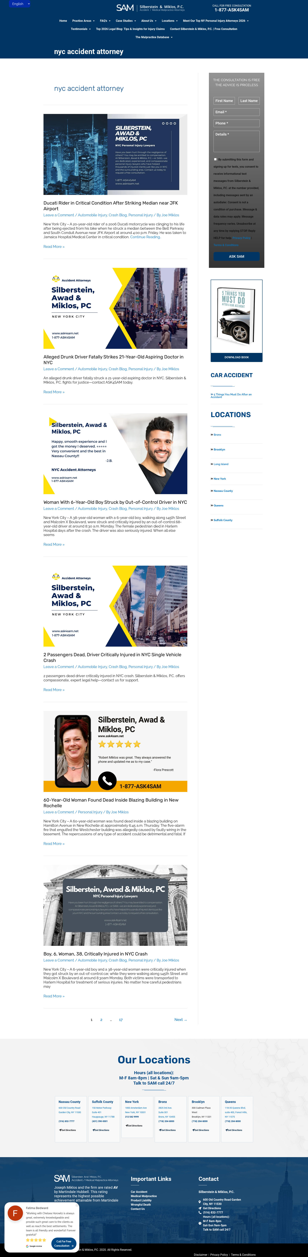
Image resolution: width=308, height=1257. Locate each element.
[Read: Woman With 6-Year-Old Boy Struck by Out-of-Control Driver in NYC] (115, 453)
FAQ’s (103, 20)
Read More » (54, 246)
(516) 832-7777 (66, 1121)
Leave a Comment (58, 215)
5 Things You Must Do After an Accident (231, 396)
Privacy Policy (241, 238)
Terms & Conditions (226, 245)
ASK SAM (236, 256)
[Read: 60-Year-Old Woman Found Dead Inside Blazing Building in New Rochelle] (115, 751)
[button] (83, 21)
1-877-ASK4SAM (232, 9)
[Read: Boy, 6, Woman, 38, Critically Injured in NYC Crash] (115, 905)
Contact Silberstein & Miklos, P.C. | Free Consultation (203, 29)
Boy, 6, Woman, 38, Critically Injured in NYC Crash (95, 954)
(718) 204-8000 (166, 1121)
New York (219, 478)
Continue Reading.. (145, 237)
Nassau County (223, 491)
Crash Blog (118, 215)
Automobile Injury (92, 215)
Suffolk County (222, 520)
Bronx (217, 434)
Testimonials (79, 29)
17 (121, 1019)
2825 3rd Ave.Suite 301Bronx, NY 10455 (166, 1112)
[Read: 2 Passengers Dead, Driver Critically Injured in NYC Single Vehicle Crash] (115, 606)
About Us (147, 20)
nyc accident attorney (88, 51)
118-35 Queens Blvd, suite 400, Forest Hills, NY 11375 (236, 1112)
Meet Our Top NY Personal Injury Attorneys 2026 (214, 20)
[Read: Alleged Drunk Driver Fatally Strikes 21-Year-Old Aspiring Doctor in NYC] (115, 308)
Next (180, 1019)
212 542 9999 (132, 1116)
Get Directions (102, 1130)
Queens (218, 505)
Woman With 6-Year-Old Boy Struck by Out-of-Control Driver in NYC (115, 502)
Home (63, 20)
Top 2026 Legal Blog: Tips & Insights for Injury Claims (130, 29)
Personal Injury (141, 215)
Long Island (221, 464)
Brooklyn (219, 449)
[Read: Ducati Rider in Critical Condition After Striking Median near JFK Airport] (115, 154)
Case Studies (124, 20)
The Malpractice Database (152, 37)
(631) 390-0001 (100, 1121)
